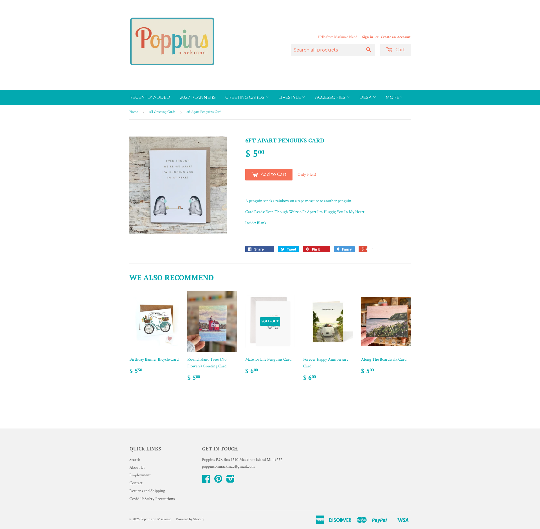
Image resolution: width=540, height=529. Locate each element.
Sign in (367, 37)
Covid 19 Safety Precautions (152, 498)
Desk (366, 97)
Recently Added (149, 97)
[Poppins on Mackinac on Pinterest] (218, 480)
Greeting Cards (245, 97)
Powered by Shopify (190, 519)
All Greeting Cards (162, 112)
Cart (399, 49)
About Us (137, 467)
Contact (136, 483)
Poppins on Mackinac (155, 519)
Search (134, 459)
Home (133, 112)
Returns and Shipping (147, 491)
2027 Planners (198, 97)
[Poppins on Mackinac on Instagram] (230, 480)
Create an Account (396, 37)
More (392, 97)
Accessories (330, 97)
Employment (140, 475)
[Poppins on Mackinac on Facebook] (206, 480)
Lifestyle (290, 97)
